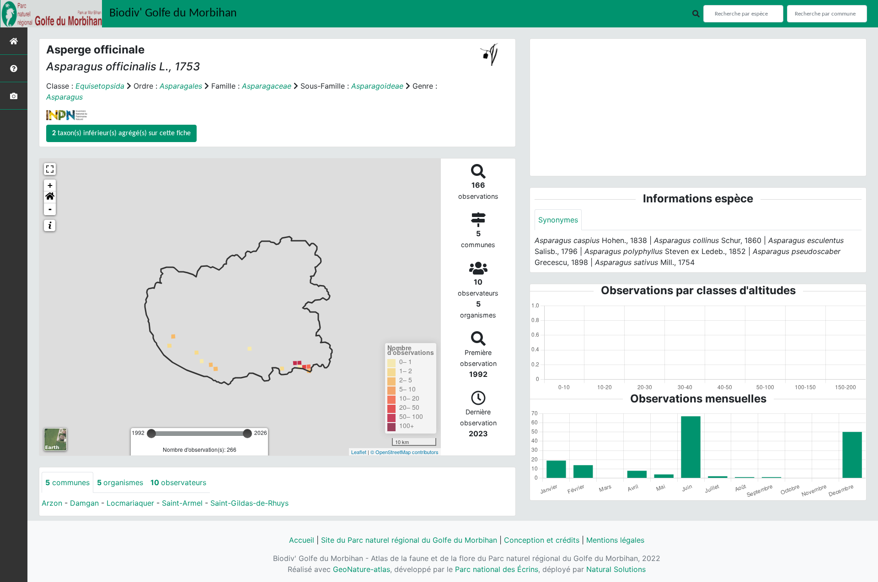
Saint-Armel (182, 503)
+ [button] (50, 185)
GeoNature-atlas (361, 569)
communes (67, 482)
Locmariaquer (130, 503)
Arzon (52, 503)
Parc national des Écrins (496, 569)
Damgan (84, 503)
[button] (50, 197)
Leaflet (358, 451)
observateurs (178, 482)
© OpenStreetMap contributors (404, 451)
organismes (120, 482)
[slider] (151, 433)
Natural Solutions (616, 569)
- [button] (50, 209)
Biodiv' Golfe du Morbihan (173, 13)
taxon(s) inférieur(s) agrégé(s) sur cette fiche (121, 133)
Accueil (301, 540)
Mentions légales (615, 540)
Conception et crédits (541, 540)
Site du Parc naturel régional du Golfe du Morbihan (409, 540)
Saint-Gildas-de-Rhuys (249, 503)
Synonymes (558, 219)
